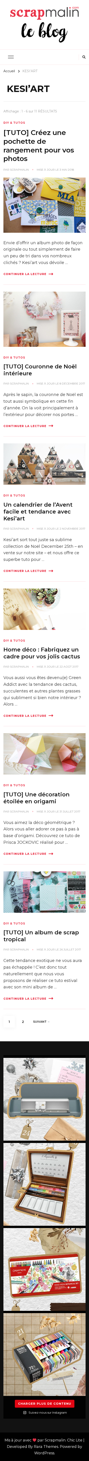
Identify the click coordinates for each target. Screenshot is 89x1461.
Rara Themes (46, 1446)
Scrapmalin (19, 169)
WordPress (44, 1453)
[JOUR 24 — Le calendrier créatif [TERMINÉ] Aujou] (44, 1099)
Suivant (40, 1021)
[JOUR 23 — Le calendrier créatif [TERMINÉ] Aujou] (44, 1184)
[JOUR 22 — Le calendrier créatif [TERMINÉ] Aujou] (44, 1269)
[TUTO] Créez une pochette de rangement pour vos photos (38, 145)
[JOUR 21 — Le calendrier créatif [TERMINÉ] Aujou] (44, 1354)
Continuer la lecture (24, 274)
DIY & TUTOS (14, 122)
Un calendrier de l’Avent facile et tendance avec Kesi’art (38, 511)
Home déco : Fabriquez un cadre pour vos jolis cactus (41, 653)
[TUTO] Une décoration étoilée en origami (36, 798)
